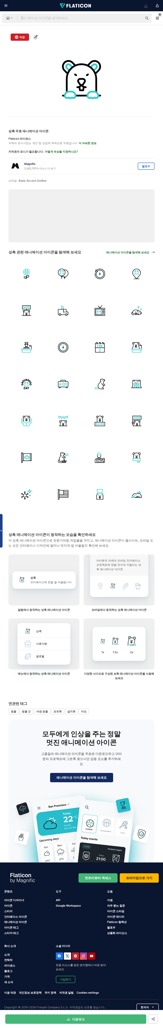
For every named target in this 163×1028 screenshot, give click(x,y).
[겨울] (26, 494)
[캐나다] (26, 457)
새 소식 (8, 982)
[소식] (100, 310)
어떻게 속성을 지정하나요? (61, 151)
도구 (58, 891)
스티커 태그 (11, 933)
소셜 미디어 (63, 946)
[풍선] (63, 273)
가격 (7, 976)
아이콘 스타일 (115, 911)
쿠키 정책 (50, 992)
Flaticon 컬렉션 (117, 922)
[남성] (100, 457)
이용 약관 (10, 992)
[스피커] (26, 347)
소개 (7, 954)
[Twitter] (67, 956)
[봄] (63, 457)
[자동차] (63, 310)
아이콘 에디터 (115, 916)
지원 (110, 900)
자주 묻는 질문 (116, 905)
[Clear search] (137, 18)
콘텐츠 (8, 891)
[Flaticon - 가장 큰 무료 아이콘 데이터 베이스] (76, 5)
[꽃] (26, 273)
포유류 (57, 711)
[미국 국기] (63, 494)
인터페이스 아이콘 (15, 916)
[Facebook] (59, 956)
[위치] (136, 273)
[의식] (63, 420)
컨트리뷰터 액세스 (98, 878)
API (58, 900)
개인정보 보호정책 (30, 992)
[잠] (136, 310)
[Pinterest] (75, 956)
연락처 (8, 960)
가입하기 (65, 979)
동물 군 (26, 711)
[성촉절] (26, 310)
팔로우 (111, 927)
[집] (136, 384)
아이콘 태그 (11, 927)
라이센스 (9, 965)
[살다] (100, 420)
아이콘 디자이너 (14, 900)
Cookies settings (88, 992)
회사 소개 (10, 946)
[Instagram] (83, 956)
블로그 (8, 971)
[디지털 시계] (63, 384)
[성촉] (100, 384)
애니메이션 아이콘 (15, 922)
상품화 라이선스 (117, 933)
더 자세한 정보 (88, 143)
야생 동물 (42, 711)
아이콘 (8, 905)
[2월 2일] (100, 347)
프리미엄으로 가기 (139, 878)
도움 (110, 891)
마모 (84, 711)
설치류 (71, 711)
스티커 (8, 911)
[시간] (100, 273)
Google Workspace (68, 905)
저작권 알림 (66, 992)
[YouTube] (91, 956)
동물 (13, 711)
